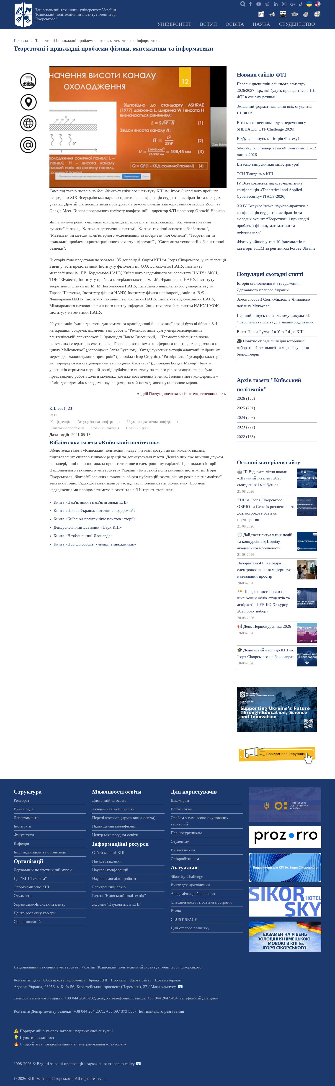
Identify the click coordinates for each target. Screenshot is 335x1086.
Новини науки (137, 428)
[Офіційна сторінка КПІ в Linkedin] (275, 3)
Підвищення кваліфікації (114, 826)
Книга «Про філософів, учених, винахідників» (95, 544)
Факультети (24, 834)
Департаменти (26, 817)
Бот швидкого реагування (161, 1011)
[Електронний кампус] (294, 14)
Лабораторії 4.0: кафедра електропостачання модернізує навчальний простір (264, 570)
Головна (21, 40)
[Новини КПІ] (260, 14)
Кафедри (21, 843)
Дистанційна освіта (109, 800)
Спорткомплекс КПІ (31, 887)
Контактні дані (27, 980)
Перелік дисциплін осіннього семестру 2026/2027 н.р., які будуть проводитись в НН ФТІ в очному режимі (276, 90)
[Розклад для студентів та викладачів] (283, 14)
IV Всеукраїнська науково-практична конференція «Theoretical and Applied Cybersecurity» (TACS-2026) (269, 190)
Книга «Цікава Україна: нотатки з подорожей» (95, 510)
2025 (241, 408)
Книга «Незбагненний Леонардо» (83, 535)
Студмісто (22, 895)
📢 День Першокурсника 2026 (264, 626)
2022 (241, 436)
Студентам (180, 841)
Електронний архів (109, 887)
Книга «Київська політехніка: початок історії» (95, 519)
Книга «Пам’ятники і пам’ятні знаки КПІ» (91, 502)
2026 (241, 398)
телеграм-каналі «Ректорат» (101, 1044)
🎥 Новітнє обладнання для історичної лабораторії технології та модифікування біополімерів (273, 347)
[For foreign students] (316, 14)
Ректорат (21, 800)
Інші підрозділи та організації (40, 852)
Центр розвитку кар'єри (35, 913)
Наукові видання (106, 861)
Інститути (22, 826)
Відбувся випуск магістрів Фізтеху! (268, 138)
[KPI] (317, 3)
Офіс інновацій (27, 921)
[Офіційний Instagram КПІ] (284, 3)
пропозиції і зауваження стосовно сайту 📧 (102, 1063)
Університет (174, 24)
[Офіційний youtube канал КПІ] (258, 3)
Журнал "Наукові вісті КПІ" (116, 904)
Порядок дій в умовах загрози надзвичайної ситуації (66, 1031)
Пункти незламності (38, 1037)
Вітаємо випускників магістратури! (268, 164)
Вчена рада (23, 809)
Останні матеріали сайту (268, 462)
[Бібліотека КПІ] (305, 14)
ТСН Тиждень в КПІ (255, 174)
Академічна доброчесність (194, 893)
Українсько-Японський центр (39, 904)
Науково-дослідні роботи (114, 878)
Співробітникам (185, 858)
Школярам (180, 800)
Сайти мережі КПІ (108, 852)
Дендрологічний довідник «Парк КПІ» (88, 527)
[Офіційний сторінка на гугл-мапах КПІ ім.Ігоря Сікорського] (292, 3)
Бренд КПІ (98, 980)
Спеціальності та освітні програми (201, 902)
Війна (176, 911)
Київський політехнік (67, 428)
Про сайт (119, 980)
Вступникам (181, 809)
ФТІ (53, 415)
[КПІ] (309, 3)
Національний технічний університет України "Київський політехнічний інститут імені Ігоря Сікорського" (75, 14)
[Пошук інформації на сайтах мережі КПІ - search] (241, 3)
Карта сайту (140, 980)
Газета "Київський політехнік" (119, 895)
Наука (261, 24)
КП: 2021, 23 (60, 408)
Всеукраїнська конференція (98, 422)
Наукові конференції (110, 870)
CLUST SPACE (184, 919)
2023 (241, 427)
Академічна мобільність (113, 809)
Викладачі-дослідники (190, 885)
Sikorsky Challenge (187, 876)
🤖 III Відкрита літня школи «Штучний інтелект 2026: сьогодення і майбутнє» (262, 478)
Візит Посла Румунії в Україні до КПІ (270, 331)
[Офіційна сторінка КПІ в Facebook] (250, 3)
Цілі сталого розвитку (190, 928)
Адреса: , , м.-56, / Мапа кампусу (94, 986)
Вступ (208, 24)
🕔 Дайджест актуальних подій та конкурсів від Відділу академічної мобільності (264, 541)
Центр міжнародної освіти (115, 834)
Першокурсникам (186, 832)
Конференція (60, 422)
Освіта (235, 24)
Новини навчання (105, 428)
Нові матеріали (168, 980)
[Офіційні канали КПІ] (267, 3)
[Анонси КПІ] (272, 14)
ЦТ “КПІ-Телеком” (30, 878)
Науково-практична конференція (152, 422)
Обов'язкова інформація (64, 980)
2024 (241, 417)
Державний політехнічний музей (43, 870)
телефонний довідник (199, 998)
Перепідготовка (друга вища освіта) (123, 817)
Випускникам (183, 850)
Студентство (297, 24)
